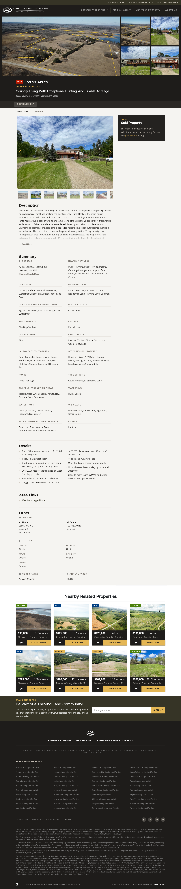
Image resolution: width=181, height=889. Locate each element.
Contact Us (131, 750)
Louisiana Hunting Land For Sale (66, 776)
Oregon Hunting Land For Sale (103, 804)
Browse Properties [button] (93, 10)
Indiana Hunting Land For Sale (27, 804)
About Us (171, 10)
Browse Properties (59, 741)
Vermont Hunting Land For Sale (142, 790)
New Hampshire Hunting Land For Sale (106, 772)
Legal (156, 884)
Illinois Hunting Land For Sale (26, 799)
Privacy (162, 884)
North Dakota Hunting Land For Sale (105, 790)
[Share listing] (21, 642)
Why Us (131, 2)
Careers (122, 2)
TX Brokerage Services (56, 884)
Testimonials (60, 750)
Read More (26, 244)
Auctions (112, 2)
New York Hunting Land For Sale (104, 781)
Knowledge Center (146, 2)
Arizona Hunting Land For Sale (27, 772)
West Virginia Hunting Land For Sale (143, 799)
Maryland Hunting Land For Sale (66, 785)
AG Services (87, 750)
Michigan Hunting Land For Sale (66, 790)
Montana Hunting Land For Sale (65, 808)
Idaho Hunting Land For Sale (26, 795)
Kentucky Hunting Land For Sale (65, 772)
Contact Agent (38, 642)
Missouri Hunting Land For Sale (65, 804)
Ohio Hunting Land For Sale (102, 795)
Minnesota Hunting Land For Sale (66, 795)
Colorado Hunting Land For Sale (27, 781)
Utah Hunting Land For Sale (140, 785)
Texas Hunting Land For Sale (141, 781)
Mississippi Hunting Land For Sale (66, 799)
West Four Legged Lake (33, 500)
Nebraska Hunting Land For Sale (104, 767)
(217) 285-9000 (65, 819)
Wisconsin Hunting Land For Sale (142, 804)
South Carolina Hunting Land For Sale (144, 767)
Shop (158, 2)
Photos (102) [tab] (24, 112)
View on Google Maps (29, 274)
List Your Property (148, 10)
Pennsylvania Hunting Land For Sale (105, 808)
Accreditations (43, 750)
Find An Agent (84, 741)
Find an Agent (122, 10)
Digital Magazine (149, 750)
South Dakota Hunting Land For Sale (143, 772)
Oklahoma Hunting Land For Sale (104, 799)
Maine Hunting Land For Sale (64, 781)
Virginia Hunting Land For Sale (141, 795)
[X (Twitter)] (150, 819)
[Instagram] (163, 819)
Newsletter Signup (92, 753)
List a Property (115, 750)
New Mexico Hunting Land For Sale (105, 776)
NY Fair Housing (74, 884)
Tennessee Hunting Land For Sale (142, 776)
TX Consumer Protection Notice (33, 884)
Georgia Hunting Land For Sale (27, 790)
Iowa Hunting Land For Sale (26, 808)
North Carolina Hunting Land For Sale (106, 785)
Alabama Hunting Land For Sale (27, 767)
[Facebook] (144, 819)
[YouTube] (157, 819)
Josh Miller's (131, 135)
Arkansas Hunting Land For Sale (28, 776)
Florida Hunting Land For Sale (27, 785)
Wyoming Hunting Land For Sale (142, 808)
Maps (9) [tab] (39, 112)
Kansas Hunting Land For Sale (65, 767)
